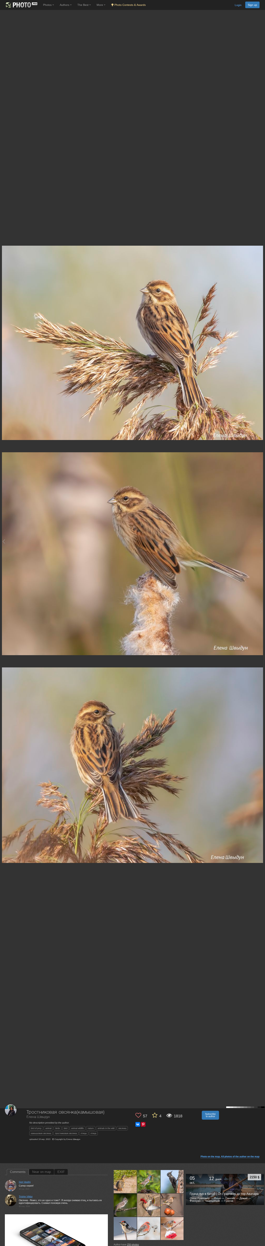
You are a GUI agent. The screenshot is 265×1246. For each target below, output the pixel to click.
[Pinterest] (143, 1124)
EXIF (61, 1172)
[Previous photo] (3, 541)
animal (48, 1128)
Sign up (252, 4)
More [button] (100, 4)
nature (91, 1128)
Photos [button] (47, 4)
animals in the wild (106, 1128)
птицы (84, 1133)
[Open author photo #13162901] (148, 1228)
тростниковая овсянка (66, 1133)
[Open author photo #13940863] (125, 1181)
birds (57, 1128)
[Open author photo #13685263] (148, 1181)
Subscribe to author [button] (210, 1115)
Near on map (41, 1172)
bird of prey (36, 1128)
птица (93, 1133)
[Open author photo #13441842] (172, 1205)
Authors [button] (65, 4)
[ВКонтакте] (137, 1124)
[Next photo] (261, 541)
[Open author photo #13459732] (148, 1205)
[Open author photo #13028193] (172, 1228)
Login (238, 5)
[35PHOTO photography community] (21, 5)
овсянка (122, 1128)
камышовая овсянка (41, 1133)
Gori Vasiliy (25, 1182)
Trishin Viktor (26, 1196)
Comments (18, 1172)
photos (133, 1244)
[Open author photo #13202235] (125, 1228)
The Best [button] (83, 4)
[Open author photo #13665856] (125, 1205)
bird (65, 1128)
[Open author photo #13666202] (172, 1181)
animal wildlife (77, 1128)
